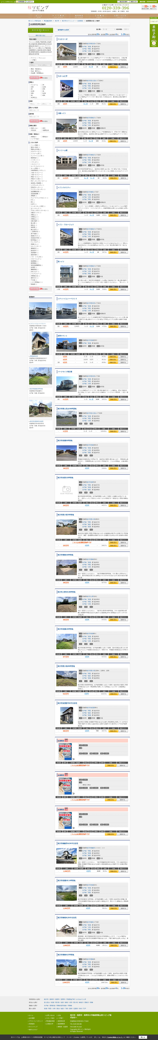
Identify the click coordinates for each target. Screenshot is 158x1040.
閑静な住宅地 (36, 149)
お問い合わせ (50, 1015)
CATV (33, 204)
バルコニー (35, 164)
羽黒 (89, 49)
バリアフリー (36, 273)
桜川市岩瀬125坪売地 (65, 629)
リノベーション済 (37, 155)
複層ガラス (35, 236)
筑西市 (57, 999)
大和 (89, 51)
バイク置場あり (37, 282)
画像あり (34, 136)
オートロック (36, 208)
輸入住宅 (34, 229)
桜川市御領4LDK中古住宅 (67, 917)
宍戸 (84, 1008)
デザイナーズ (36, 151)
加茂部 (93, 707)
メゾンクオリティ (64, 187)
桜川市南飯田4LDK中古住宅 (68, 843)
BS (33, 202)
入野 (92, 596)
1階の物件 (35, 221)
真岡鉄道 (52, 1005)
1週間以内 (46, 130)
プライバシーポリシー (36, 1021)
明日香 (93, 43)
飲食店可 (34, 250)
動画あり (45, 136)
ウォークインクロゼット (39, 198)
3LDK (44, 93)
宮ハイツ (61, 261)
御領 (92, 192)
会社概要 (32, 1018)
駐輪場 (34, 284)
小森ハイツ (62, 113)
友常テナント (62, 336)
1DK (32, 87)
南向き (34, 225)
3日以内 (33, 130)
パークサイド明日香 (65, 372)
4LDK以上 (34, 97)
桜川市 (89, 43)
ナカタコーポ (62, 39)
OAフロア (35, 271)
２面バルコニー (37, 172)
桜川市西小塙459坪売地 (66, 666)
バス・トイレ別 (37, 257)
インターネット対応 (38, 206)
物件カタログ (33, 1029)
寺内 (80, 1008)
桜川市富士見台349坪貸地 (67, 409)
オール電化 (35, 168)
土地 (59, 1015)
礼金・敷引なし (36, 71)
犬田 (70, 1002)
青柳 (92, 559)
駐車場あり (35, 240)
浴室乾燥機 (35, 193)
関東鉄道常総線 (61, 1005)
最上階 (34, 223)
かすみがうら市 (81, 999)
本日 (44, 128)
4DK (43, 95)
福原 (89, 489)
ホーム (31, 1015)
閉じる (143, 1037)
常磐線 (70, 1005)
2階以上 (34, 215)
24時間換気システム (38, 170)
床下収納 (34, 233)
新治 (58, 1008)
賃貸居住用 (61, 1021)
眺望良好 (34, 158)
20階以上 (34, 219)
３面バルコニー (37, 174)
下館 (66, 1008)
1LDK (44, 87)
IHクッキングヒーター (39, 181)
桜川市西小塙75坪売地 (66, 515)
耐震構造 (34, 263)
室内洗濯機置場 (37, 265)
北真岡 (75, 1008)
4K (32, 95)
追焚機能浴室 (36, 191)
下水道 (34, 280)
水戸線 (84, 46)
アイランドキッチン (38, 189)
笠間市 (63, 999)
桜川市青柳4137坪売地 (66, 955)
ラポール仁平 (62, 76)
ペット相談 (35, 145)
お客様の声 (49, 1024)
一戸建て (34, 60)
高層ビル (34, 244)
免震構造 (34, 261)
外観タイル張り (37, 179)
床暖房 (34, 195)
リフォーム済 (36, 153)
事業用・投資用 (63, 1027)
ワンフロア (35, 242)
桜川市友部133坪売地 (65, 477)
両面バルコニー (37, 177)
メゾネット (35, 160)
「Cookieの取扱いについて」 (114, 1037)
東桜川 (93, 155)
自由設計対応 (36, 238)
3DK (32, 93)
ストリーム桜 (62, 150)
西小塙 (93, 519)
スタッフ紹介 (50, 1018)
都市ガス (34, 278)
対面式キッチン (37, 187)
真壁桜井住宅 (34, 356)
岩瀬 (89, 46)
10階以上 (34, 217)
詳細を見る (113, 67)
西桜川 (93, 118)
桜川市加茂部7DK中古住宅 (67, 703)
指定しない (34, 128)
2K (32, 89)
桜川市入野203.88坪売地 (66, 592)
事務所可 (34, 248)
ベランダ (34, 162)
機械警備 (34, 269)
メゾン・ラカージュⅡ (66, 224)
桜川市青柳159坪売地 (65, 555)
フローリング (36, 259)
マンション (42, 58)
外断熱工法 (35, 276)
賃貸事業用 (61, 1024)
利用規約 (32, 1024)
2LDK (32, 91)
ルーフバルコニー (37, 166)
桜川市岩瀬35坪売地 (65, 440)
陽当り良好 (35, 147)
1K (43, 85)
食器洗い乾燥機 (37, 183)
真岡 (70, 1008)
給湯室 (34, 267)
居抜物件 (34, 252)
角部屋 (34, 227)
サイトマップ (33, 1027)
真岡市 (52, 999)
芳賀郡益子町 (70, 999)
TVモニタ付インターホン (40, 210)
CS (33, 200)
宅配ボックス (36, 212)
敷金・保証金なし (36, 69)
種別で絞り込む (40, 35)
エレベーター (36, 246)
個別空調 (34, 255)
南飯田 (93, 848)
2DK (43, 89)
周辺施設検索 (50, 1021)
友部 (92, 482)
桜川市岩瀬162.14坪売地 (66, 880)
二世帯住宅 (35, 231)
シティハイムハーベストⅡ (67, 299)
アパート (34, 58)
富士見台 (93, 80)
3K (43, 91)
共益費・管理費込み (37, 73)
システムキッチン (37, 185)
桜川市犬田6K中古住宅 (36, 421)
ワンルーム (34, 85)
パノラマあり (35, 139)
